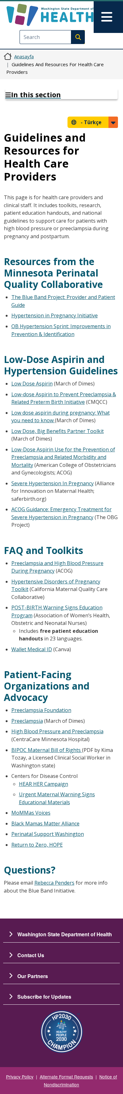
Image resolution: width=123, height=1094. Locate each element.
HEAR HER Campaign (43, 783)
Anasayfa (24, 56)
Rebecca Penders (54, 882)
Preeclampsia (27, 720)
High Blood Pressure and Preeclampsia (57, 731)
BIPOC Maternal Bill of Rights (46, 750)
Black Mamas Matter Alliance (45, 823)
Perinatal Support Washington (47, 833)
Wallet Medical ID (31, 649)
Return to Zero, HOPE (37, 844)
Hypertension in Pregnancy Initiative (54, 315)
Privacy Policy (19, 1076)
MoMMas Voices (30, 812)
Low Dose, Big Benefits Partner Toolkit (57, 431)
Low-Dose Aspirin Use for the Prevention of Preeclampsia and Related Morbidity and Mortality (63, 457)
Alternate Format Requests (66, 1076)
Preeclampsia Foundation (41, 710)
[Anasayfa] (50, 15)
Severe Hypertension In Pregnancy (52, 483)
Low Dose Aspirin (32, 383)
